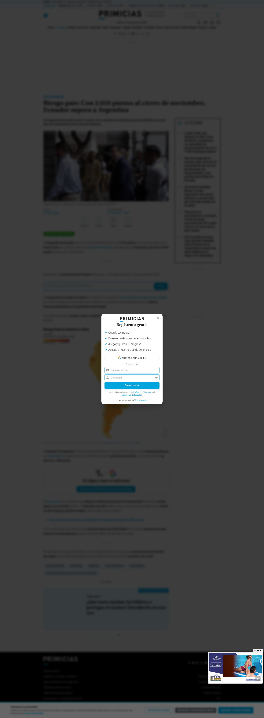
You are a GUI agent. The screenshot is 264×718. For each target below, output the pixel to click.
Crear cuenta (132, 385)
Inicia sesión (141, 400)
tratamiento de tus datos (132, 395)
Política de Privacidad (142, 392)
